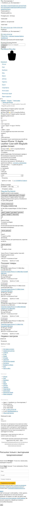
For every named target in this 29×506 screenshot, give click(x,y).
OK (1, 505)
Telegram (6, 49)
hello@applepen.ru (12, 411)
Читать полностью (6, 204)
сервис (8, 212)
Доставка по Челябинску (9, 159)
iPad (4, 378)
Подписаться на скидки (8, 483)
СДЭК (3, 170)
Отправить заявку (7, 189)
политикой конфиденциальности (16, 488)
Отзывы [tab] (22, 195)
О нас (5, 354)
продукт (8, 214)
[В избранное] (2, 266)
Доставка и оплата (8, 349)
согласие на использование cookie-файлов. (12, 498)
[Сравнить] (5, 266)
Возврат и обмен (8, 365)
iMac (4, 382)
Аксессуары (6, 391)
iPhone (5, 376)
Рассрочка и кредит (9, 361)
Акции (5, 356)
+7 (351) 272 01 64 (17, 27)
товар (3, 214)
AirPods (5, 385)
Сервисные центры (8, 351)
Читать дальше (5, 230)
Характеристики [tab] (13, 195)
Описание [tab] (4, 195)
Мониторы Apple (8, 392)
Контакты (6, 363)
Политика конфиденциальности (10, 442)
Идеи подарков (7, 394)
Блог (4, 366)
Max (14, 49)
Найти (3, 47)
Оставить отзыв (6, 249)
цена (2, 212)
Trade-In (5, 352)
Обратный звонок (8, 413)
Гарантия (6, 359)
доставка (14, 212)
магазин (20, 212)
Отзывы (5, 358)
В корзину (5, 178)
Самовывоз (5, 168)
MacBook (6, 380)
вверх (1, 491)
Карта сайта (6, 368)
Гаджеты (5, 387)
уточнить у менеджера (19, 163)
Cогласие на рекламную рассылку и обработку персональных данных (16, 444)
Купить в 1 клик (6, 180)
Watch (5, 383)
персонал (15, 214)
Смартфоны (6, 389)
